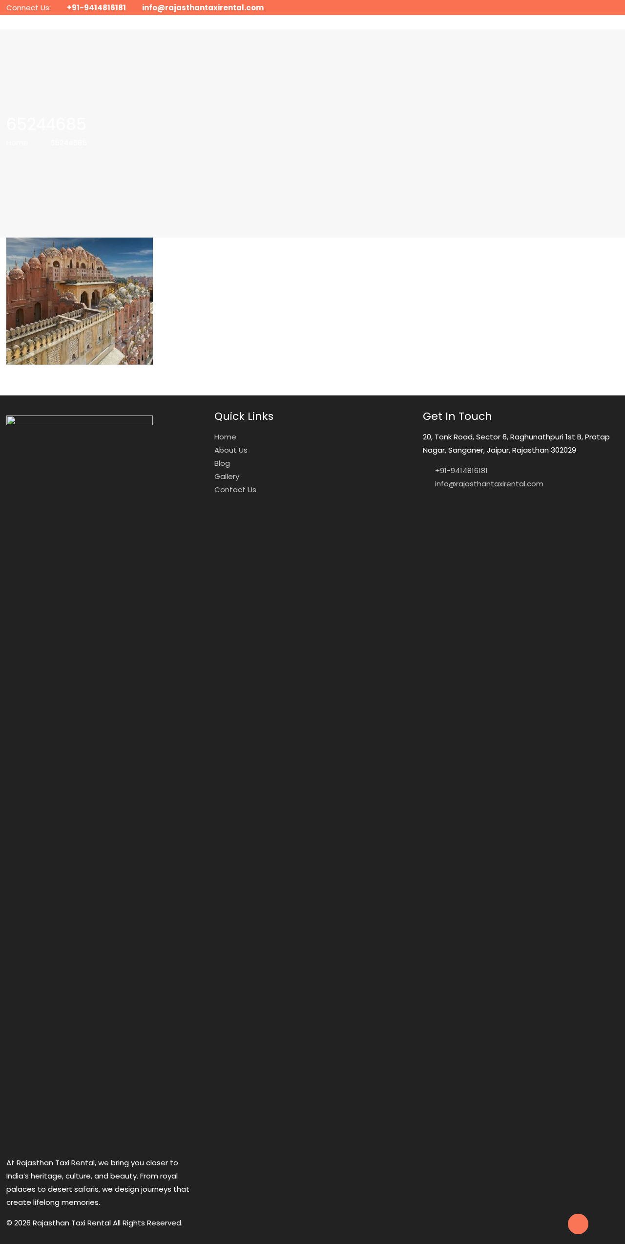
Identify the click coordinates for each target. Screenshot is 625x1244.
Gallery (226, 476)
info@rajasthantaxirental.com (203, 7)
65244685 (68, 142)
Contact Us (235, 489)
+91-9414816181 (96, 7)
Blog (222, 463)
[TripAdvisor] (613, 7)
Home (17, 142)
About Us (231, 450)
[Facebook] (587, 7)
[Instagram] (600, 7)
